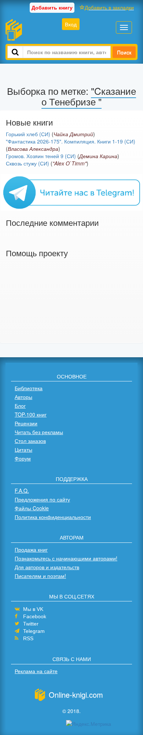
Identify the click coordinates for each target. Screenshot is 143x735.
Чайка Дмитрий (73, 134)
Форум (23, 458)
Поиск (124, 52)
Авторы (23, 396)
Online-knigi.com (76, 694)
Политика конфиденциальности (53, 517)
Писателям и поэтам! (40, 575)
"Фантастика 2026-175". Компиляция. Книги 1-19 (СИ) (70, 141)
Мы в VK (33, 609)
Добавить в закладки (109, 7)
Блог (20, 405)
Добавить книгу (52, 7)
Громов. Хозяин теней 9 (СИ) (41, 156)
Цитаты (23, 449)
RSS (28, 638)
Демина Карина (98, 156)
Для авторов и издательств (47, 567)
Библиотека (29, 388)
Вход (71, 24)
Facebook (34, 616)
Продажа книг (31, 549)
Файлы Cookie (32, 508)
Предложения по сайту (42, 499)
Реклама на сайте (36, 671)
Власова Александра (33, 148)
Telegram (34, 631)
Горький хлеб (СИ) (28, 134)
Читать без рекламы (39, 432)
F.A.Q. (22, 490)
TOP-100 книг (31, 414)
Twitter (30, 623)
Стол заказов (30, 440)
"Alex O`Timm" (69, 163)
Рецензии (26, 423)
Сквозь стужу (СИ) (27, 163)
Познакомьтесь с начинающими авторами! (66, 558)
